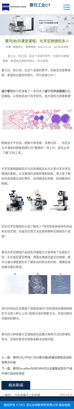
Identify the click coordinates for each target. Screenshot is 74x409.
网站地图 (64, 405)
